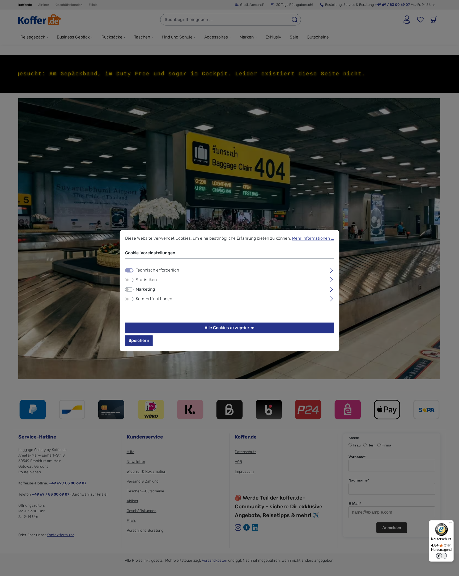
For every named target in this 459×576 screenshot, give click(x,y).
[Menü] (450, 523)
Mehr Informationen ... (313, 238)
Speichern (139, 340)
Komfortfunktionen (154, 299)
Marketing (145, 289)
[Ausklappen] (331, 269)
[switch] (129, 280)
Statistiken (146, 279)
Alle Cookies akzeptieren (229, 327)
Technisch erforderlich (157, 270)
